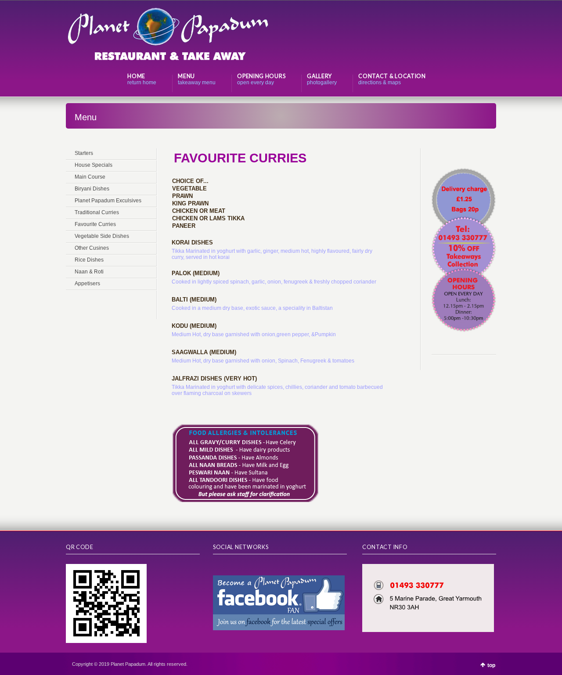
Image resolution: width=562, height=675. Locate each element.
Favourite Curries (95, 224)
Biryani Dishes (92, 189)
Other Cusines (92, 248)
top (491, 665)
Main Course (90, 177)
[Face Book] (217, 567)
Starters (84, 153)
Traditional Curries (97, 212)
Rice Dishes (89, 260)
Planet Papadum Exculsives (108, 200)
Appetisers (87, 283)
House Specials (93, 165)
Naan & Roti (89, 272)
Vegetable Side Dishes (102, 236)
